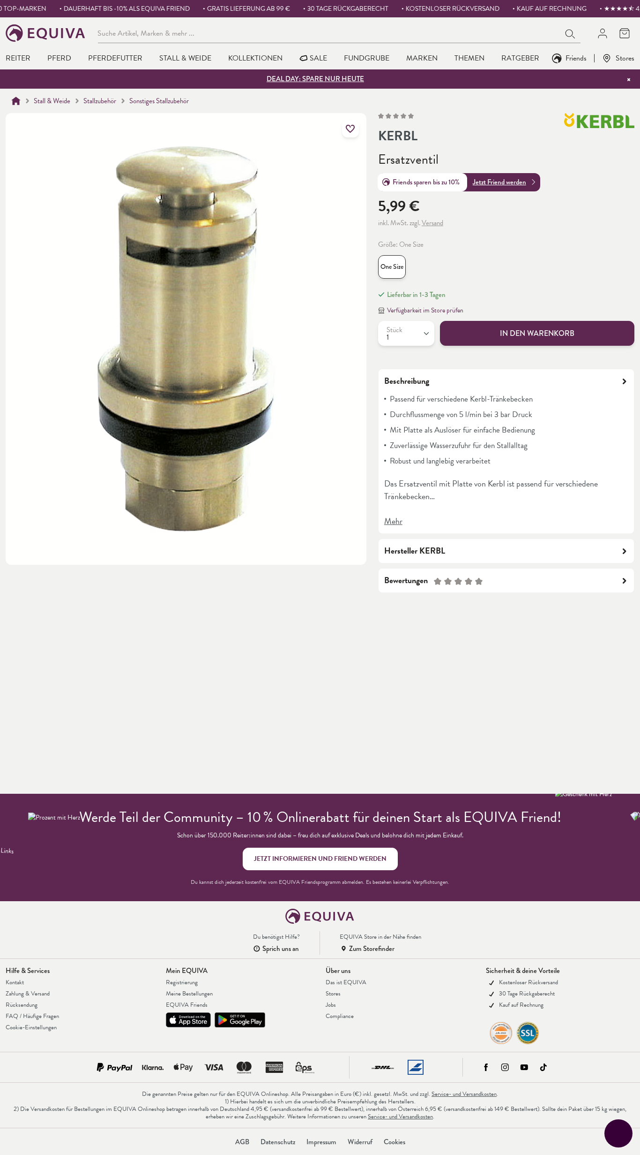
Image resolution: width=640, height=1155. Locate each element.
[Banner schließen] (629, 79)
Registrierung (182, 982)
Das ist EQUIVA (346, 982)
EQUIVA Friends (187, 1005)
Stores (625, 57)
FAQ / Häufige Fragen (32, 1016)
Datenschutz (277, 1142)
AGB (242, 1142)
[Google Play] (240, 1019)
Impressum (321, 1142)
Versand (432, 223)
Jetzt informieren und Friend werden (320, 859)
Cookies (394, 1142)
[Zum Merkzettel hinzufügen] (350, 129)
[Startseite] (16, 101)
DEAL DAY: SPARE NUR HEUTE (315, 79)
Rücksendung (21, 1005)
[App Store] (188, 1019)
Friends (576, 57)
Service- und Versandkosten (464, 1094)
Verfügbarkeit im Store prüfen (425, 310)
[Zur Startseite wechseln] (46, 33)
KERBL (397, 136)
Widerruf (360, 1142)
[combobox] (329, 33)
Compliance (340, 1016)
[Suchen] (570, 33)
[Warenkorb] (624, 33)
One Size (391, 267)
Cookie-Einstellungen (31, 1027)
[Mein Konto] (602, 33)
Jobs (331, 1005)
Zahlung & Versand (28, 993)
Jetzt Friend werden (499, 182)
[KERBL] (599, 129)
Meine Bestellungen (189, 993)
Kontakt (15, 982)
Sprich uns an (280, 948)
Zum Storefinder (371, 948)
